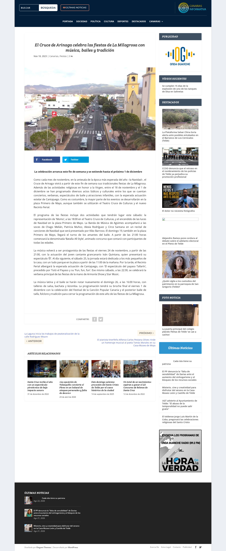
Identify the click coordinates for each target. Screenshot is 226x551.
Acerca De (154, 547)
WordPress (73, 547)
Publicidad (187, 547)
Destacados (139, 21)
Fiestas (63, 56)
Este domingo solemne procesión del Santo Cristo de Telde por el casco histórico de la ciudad (105, 386)
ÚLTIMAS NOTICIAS (76, 7)
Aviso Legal (166, 547)
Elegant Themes (43, 547)
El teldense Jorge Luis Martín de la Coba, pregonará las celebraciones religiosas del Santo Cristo (180, 419)
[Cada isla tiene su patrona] (28, 500)
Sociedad (81, 21)
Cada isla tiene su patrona (177, 362)
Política (96, 21)
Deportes (122, 21)
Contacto (177, 547)
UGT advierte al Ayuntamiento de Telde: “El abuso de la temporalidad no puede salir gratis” (179, 405)
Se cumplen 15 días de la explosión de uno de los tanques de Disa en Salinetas (179, 89)
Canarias (154, 21)
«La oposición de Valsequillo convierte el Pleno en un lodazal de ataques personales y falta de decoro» (73, 388)
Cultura (109, 21)
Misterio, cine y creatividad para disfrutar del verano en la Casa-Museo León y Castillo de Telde (179, 390)
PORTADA (68, 21)
